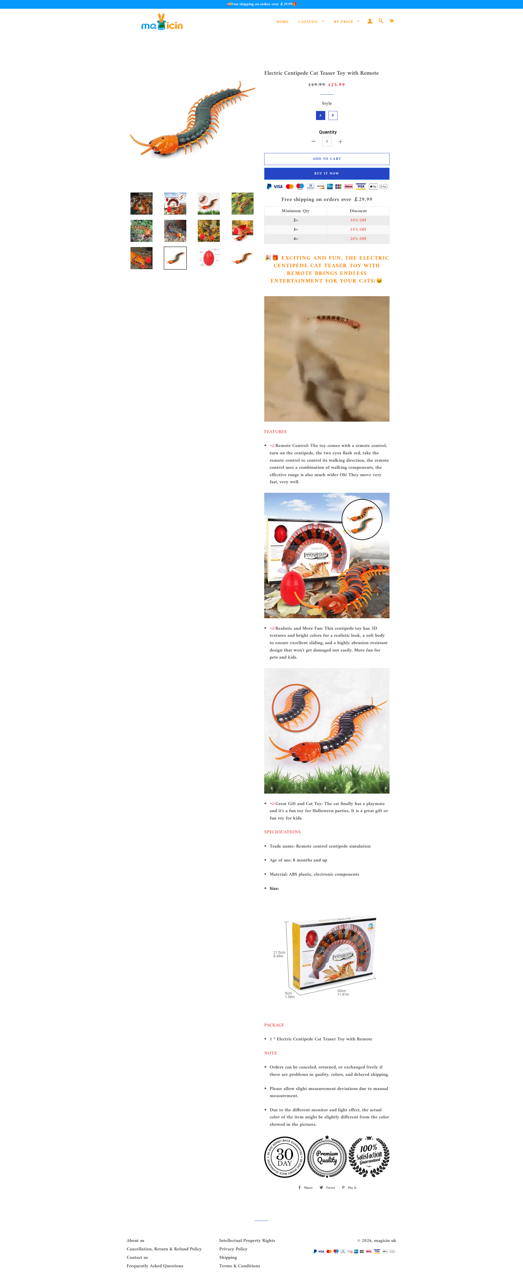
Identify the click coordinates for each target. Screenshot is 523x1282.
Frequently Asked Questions (155, 1266)
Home (282, 22)
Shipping (228, 1258)
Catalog (308, 22)
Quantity (328, 132)
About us (135, 1241)
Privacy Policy (233, 1249)
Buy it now (326, 173)
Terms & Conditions (239, 1266)
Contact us (137, 1258)
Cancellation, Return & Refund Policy (164, 1249)
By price (344, 22)
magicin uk (385, 1241)
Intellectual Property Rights (247, 1241)
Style (327, 103)
